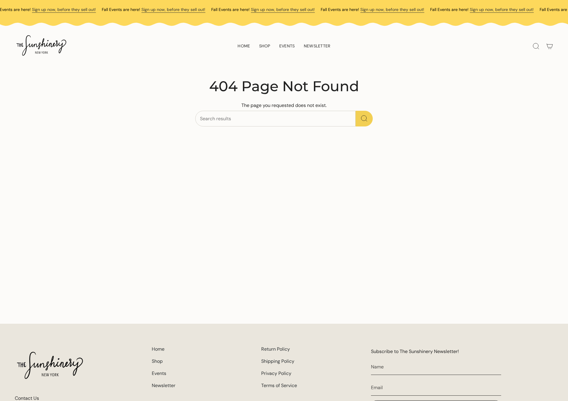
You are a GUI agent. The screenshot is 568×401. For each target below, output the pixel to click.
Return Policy (275, 349)
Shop (157, 361)
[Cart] (549, 46)
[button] (265, 46)
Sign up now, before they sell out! (64, 9)
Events (159, 373)
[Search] (364, 118)
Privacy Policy (276, 373)
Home (158, 349)
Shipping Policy (277, 361)
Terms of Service (279, 385)
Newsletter (163, 385)
